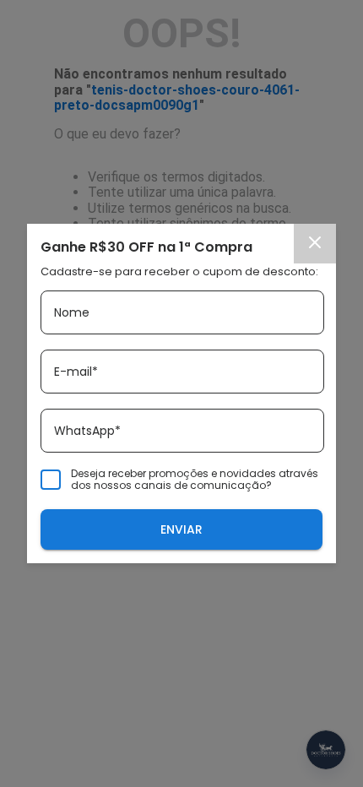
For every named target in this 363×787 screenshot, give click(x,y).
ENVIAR (181, 529)
